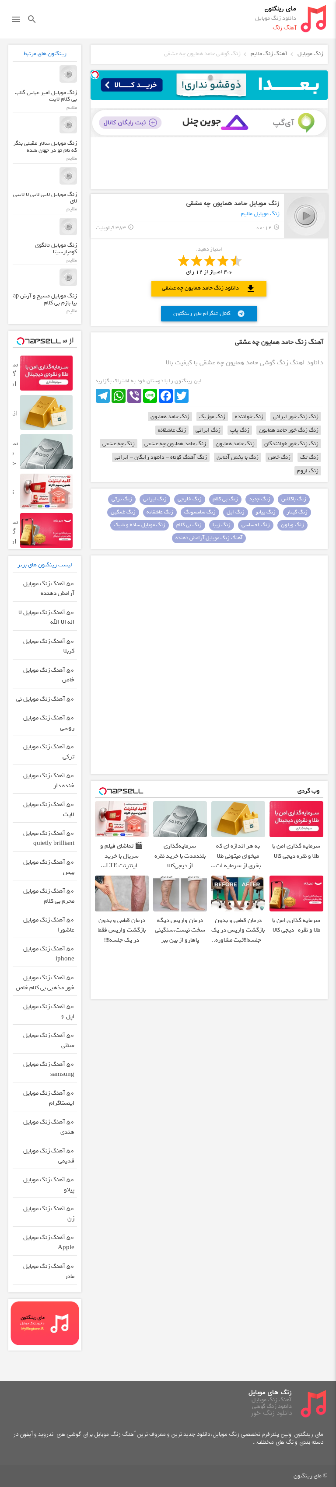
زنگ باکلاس (293, 499)
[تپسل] (95, 74)
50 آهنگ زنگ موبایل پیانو (48, 1185)
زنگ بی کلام (225, 499)
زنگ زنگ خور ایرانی (295, 416)
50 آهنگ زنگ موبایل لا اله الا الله (46, 617)
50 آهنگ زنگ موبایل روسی (48, 723)
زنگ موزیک (212, 416)
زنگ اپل (236, 512)
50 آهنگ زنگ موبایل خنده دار (48, 781)
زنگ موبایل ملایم (260, 213)
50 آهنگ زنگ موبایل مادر (48, 1271)
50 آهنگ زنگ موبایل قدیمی (48, 1156)
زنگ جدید (259, 499)
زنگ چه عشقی (118, 443)
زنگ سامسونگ (200, 512)
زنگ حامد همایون (169, 416)
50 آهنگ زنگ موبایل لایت (48, 809)
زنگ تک (309, 457)
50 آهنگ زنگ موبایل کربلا (48, 646)
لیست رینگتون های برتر (45, 564)
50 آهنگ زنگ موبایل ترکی (48, 752)
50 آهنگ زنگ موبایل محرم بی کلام (48, 896)
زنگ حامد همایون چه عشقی (175, 443)
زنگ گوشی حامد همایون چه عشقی (202, 53)
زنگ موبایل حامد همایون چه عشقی (233, 203)
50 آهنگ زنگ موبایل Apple (48, 1242)
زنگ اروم (307, 470)
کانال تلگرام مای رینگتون (209, 313)
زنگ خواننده (249, 416)
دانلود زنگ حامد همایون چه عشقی (209, 288)
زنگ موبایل (310, 53)
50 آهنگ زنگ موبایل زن (48, 1214)
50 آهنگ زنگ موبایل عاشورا (48, 925)
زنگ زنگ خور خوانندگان (291, 443)
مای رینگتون (280, 9)
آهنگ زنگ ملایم (269, 53)
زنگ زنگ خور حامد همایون (288, 430)
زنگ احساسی (256, 524)
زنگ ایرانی (208, 430)
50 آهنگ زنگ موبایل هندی (48, 1127)
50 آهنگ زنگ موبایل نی (45, 699)
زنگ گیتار (297, 512)
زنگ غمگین (123, 512)
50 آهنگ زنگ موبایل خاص (48, 675)
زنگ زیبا (222, 524)
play (306, 215)
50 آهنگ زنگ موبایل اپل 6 (48, 1012)
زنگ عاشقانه (172, 430)
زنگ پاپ (239, 430)
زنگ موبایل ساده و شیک (139, 524)
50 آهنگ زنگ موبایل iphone (48, 954)
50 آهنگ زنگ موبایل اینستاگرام (48, 1098)
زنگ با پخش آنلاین (238, 457)
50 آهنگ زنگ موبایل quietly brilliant (48, 838)
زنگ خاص (279, 457)
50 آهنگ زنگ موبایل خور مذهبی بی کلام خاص (45, 983)
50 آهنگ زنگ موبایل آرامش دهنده (48, 589)
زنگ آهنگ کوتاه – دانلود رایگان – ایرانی (161, 457)
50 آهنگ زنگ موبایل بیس (48, 867)
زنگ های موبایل (270, 1393)
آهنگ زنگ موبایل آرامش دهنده (208, 538)
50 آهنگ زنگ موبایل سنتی (48, 1040)
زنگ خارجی (190, 499)
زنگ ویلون (292, 524)
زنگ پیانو (266, 512)
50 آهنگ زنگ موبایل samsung (48, 1069)
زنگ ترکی (122, 499)
